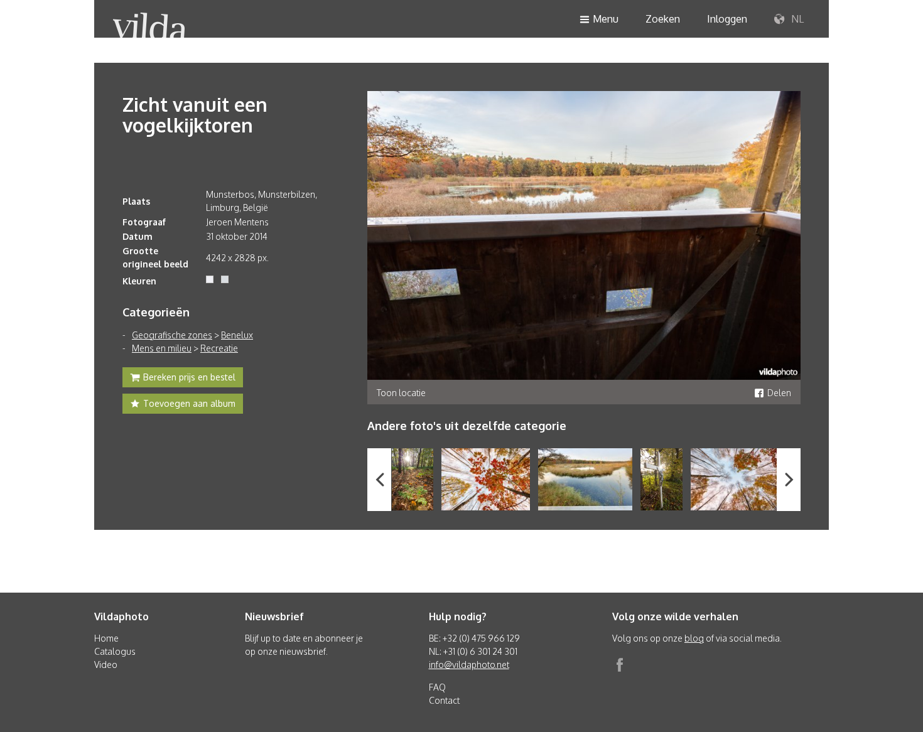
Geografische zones (172, 335)
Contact (444, 700)
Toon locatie (401, 392)
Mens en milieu (162, 348)
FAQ (437, 687)
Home (106, 638)
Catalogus (115, 651)
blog (694, 638)
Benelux (237, 335)
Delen (779, 392)
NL (796, 19)
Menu (605, 19)
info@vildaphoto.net (469, 664)
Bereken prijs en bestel (189, 377)
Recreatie (219, 348)
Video (105, 664)
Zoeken (662, 19)
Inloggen (727, 19)
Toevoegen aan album (189, 403)
